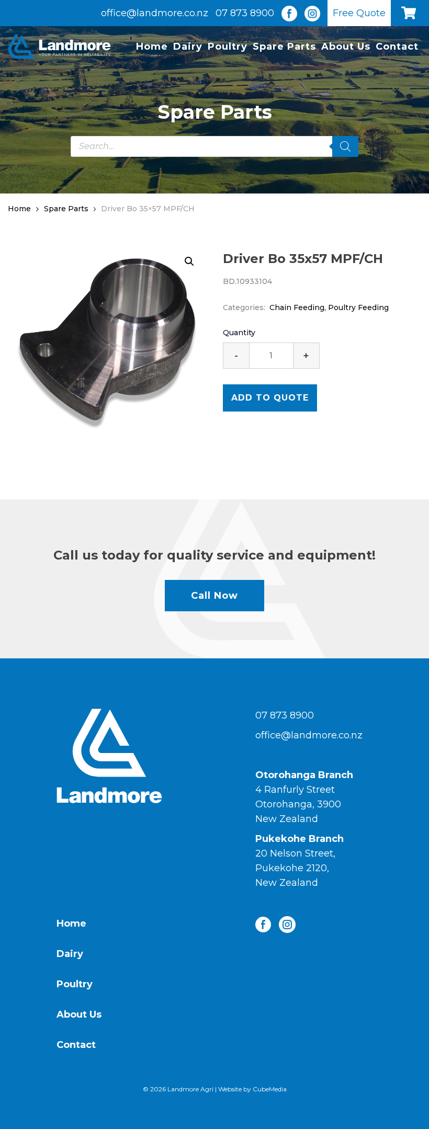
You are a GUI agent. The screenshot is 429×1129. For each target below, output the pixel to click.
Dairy (187, 46)
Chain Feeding (296, 307)
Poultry (227, 46)
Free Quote (359, 13)
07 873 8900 (245, 13)
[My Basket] (411, 13)
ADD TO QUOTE (270, 398)
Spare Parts (284, 46)
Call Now (214, 595)
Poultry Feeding (358, 307)
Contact (397, 46)
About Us (345, 46)
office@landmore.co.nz (154, 13)
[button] (189, 261)
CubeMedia (270, 1089)
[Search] (345, 146)
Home (152, 46)
